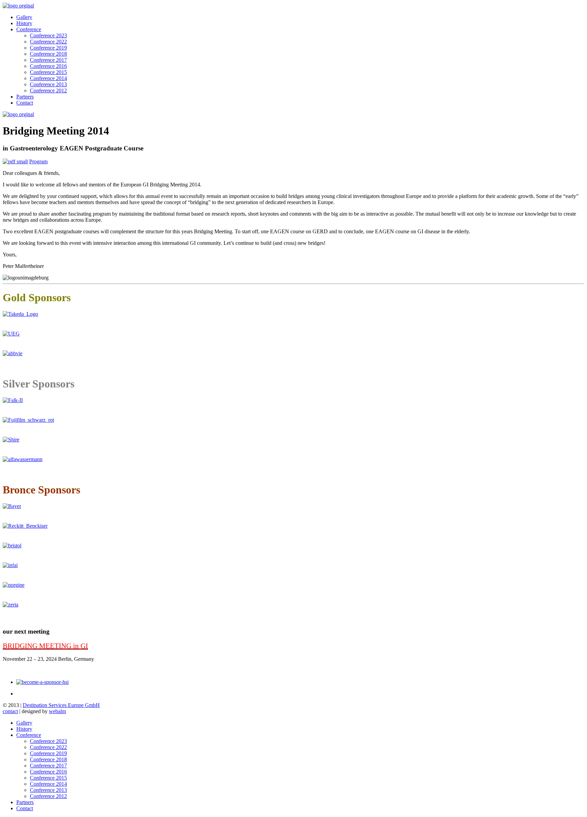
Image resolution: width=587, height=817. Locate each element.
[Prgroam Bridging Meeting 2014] (15, 161)
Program (38, 161)
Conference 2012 (48, 90)
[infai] (10, 565)
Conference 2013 (48, 84)
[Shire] (11, 439)
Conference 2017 (48, 60)
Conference (28, 29)
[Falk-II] (13, 400)
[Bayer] (12, 506)
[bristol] (12, 545)
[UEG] (11, 334)
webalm (57, 711)
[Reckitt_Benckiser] (25, 526)
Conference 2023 (48, 35)
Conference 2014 (48, 78)
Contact (24, 103)
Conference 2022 (48, 41)
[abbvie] (12, 353)
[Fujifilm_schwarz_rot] (28, 420)
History (24, 23)
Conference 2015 (48, 72)
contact (10, 711)
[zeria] (10, 604)
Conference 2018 (48, 54)
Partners (25, 96)
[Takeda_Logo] (20, 314)
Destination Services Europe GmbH (61, 705)
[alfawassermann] (22, 459)
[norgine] (13, 585)
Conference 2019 (48, 48)
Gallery (24, 17)
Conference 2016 (48, 66)
